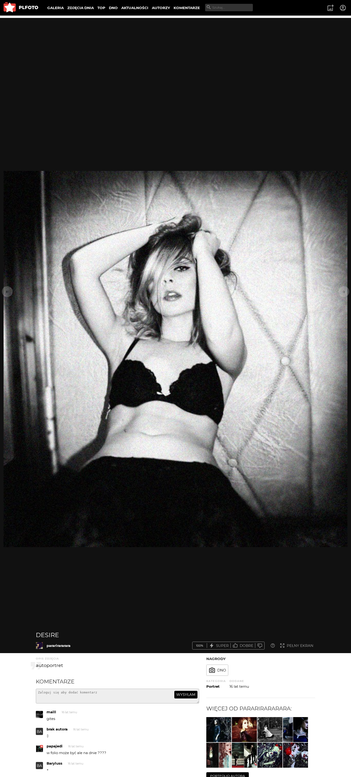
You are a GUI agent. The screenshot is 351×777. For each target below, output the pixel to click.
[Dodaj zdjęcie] (330, 7)
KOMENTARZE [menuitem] (187, 7)
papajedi (55, 746)
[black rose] (244, 729)
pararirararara (58, 645)
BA (39, 765)
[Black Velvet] (244, 755)
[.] (218, 755)
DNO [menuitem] (113, 7)
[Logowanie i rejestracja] (343, 7)
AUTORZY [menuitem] (161, 7)
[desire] (39, 645)
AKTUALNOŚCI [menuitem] (134, 7)
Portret (213, 686)
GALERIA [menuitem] (55, 7)
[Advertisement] (175, 51)
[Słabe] (260, 645)
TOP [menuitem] (101, 7)
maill (51, 712)
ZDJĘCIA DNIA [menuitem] (80, 7)
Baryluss (54, 763)
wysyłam (185, 694)
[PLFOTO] (21, 7)
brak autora (57, 729)
